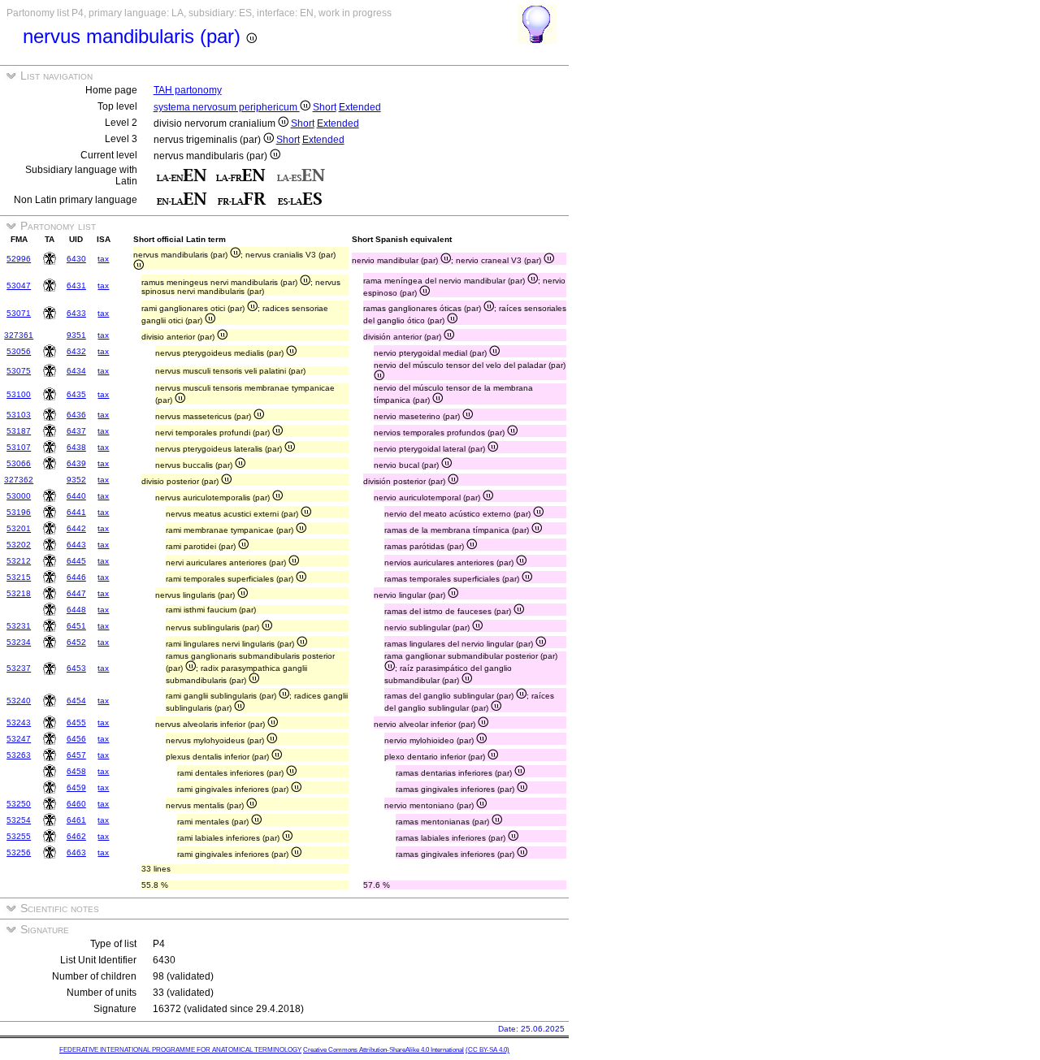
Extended (360, 107)
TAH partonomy (188, 90)
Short (324, 107)
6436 (76, 414)
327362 (18, 479)
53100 (18, 394)
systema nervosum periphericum (227, 107)
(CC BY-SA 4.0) (487, 1050)
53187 (18, 430)
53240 (18, 700)
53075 (18, 370)
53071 (18, 313)
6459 (76, 787)
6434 (76, 370)
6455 (76, 722)
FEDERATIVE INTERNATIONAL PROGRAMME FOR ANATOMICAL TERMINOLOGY (180, 1050)
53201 (18, 528)
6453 (76, 668)
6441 (76, 512)
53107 (18, 447)
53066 (18, 463)
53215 (18, 577)
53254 (18, 820)
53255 (18, 836)
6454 (76, 700)
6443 (76, 544)
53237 (18, 668)
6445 (76, 560)
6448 (76, 609)
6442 (76, 528)
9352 (76, 479)
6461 (76, 820)
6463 (76, 852)
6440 (76, 495)
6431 (76, 285)
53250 (18, 803)
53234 (18, 642)
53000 (18, 495)
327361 (18, 335)
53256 (18, 852)
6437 (76, 430)
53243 (18, 722)
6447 (76, 593)
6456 (76, 738)
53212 (18, 560)
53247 (18, 738)
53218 (18, 593)
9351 (76, 335)
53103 (18, 414)
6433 (76, 313)
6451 (76, 625)
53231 (18, 625)
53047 (18, 285)
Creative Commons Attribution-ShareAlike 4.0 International (383, 1050)
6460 (76, 803)
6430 (76, 258)
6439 (76, 463)
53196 (18, 512)
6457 (76, 755)
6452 (76, 642)
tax (103, 258)
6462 (76, 836)
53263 (18, 755)
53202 (18, 544)
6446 (76, 577)
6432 (76, 351)
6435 (76, 394)
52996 (18, 258)
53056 (18, 351)
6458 (76, 771)
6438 (76, 447)
